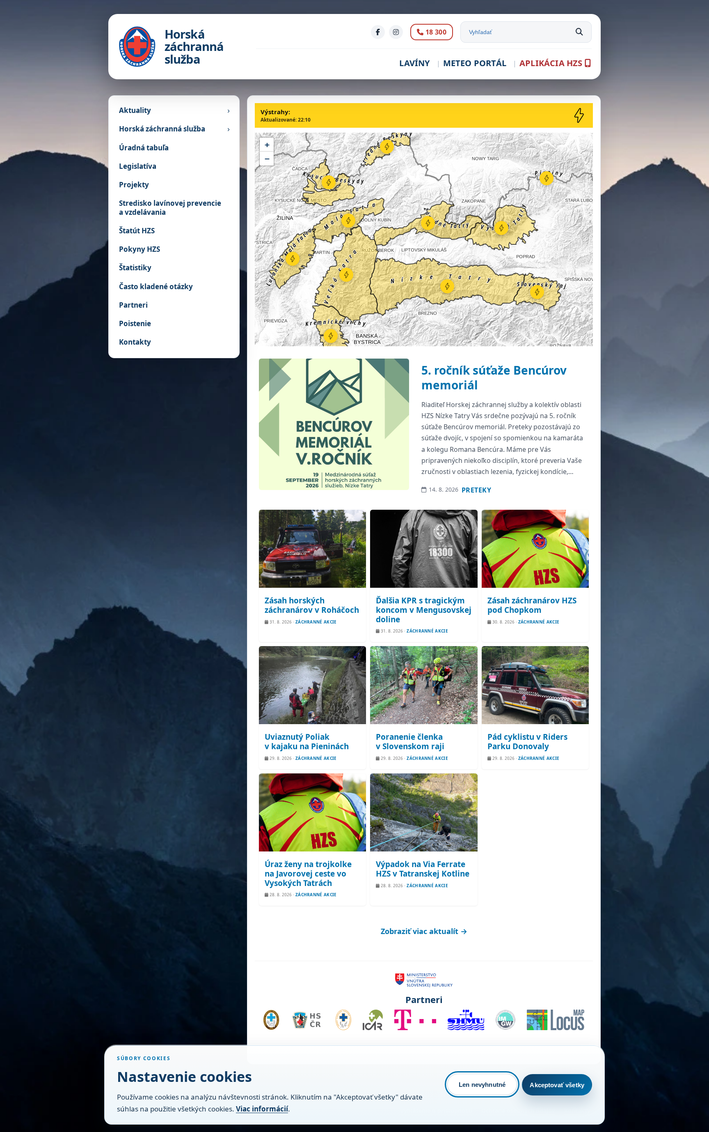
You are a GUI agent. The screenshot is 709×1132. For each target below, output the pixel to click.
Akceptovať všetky (557, 1084)
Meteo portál (474, 63)
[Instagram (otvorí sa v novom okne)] (396, 32)
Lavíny (414, 63)
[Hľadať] (579, 32)
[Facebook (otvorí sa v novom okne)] (378, 32)
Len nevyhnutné (482, 1084)
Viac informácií (262, 1109)
